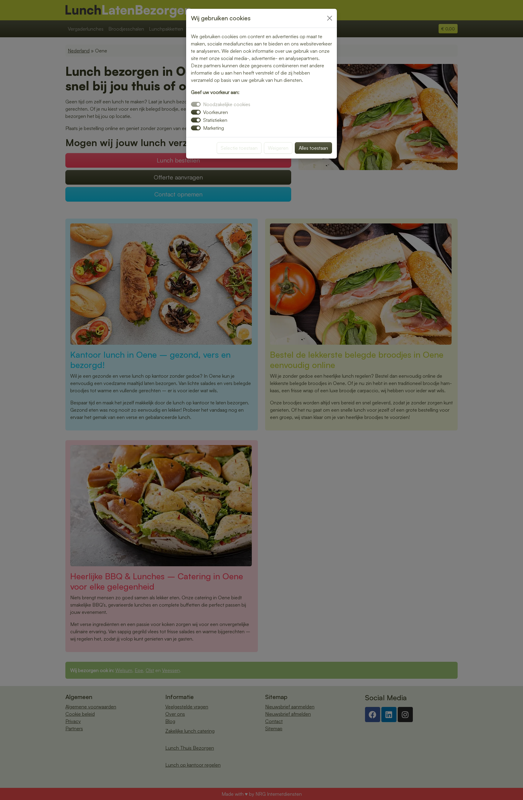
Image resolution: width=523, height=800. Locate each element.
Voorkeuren (215, 112)
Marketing (213, 128)
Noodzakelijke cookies (226, 104)
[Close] (329, 18)
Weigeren (278, 148)
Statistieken (215, 120)
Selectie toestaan (239, 148)
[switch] (196, 112)
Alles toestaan (313, 148)
